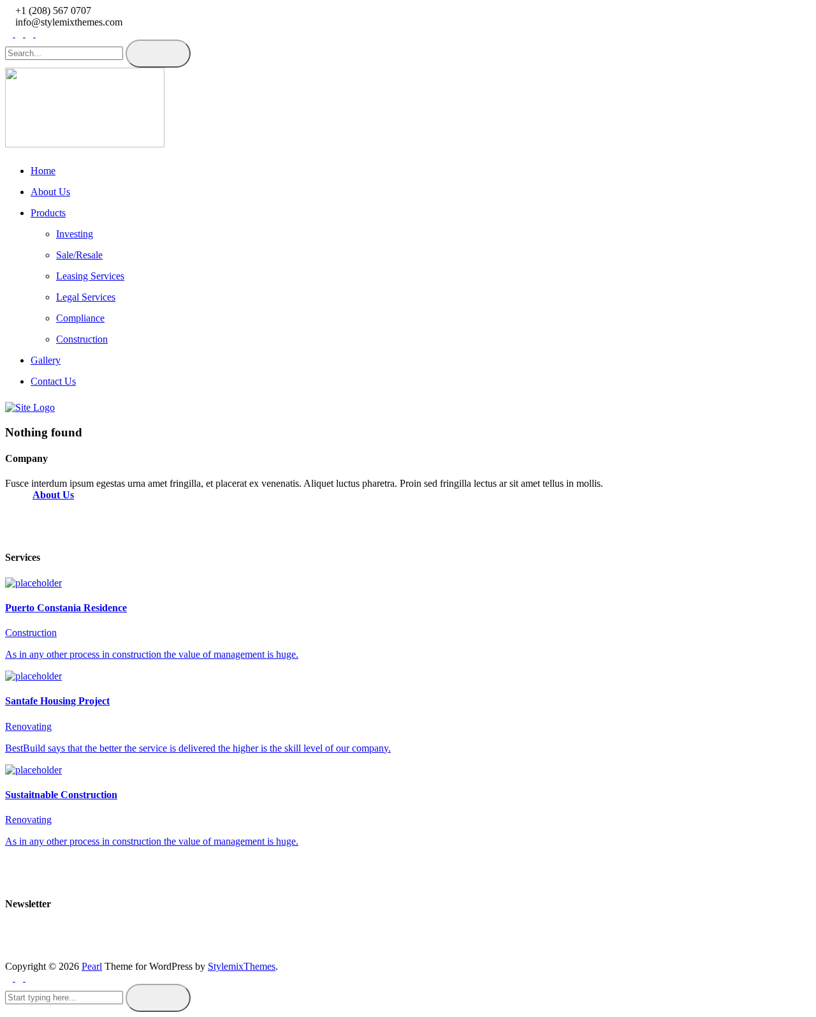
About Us (50, 191)
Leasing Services (90, 276)
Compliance (80, 318)
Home (43, 170)
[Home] (30, 407)
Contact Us (53, 381)
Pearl (92, 966)
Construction (82, 339)
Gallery (46, 360)
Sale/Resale (79, 254)
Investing (74, 233)
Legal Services (85, 297)
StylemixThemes (241, 966)
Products (48, 212)
